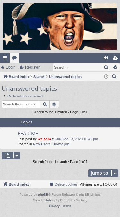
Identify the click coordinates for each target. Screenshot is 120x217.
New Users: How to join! (51, 144)
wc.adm (44, 139)
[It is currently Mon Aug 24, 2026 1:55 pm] (106, 76)
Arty (49, 200)
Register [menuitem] (116, 59)
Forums (15, 59)
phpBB (43, 194)
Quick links (6, 59)
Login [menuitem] (106, 59)
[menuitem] (114, 76)
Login (11, 67)
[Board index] (60, 26)
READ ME (28, 133)
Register (32, 67)
